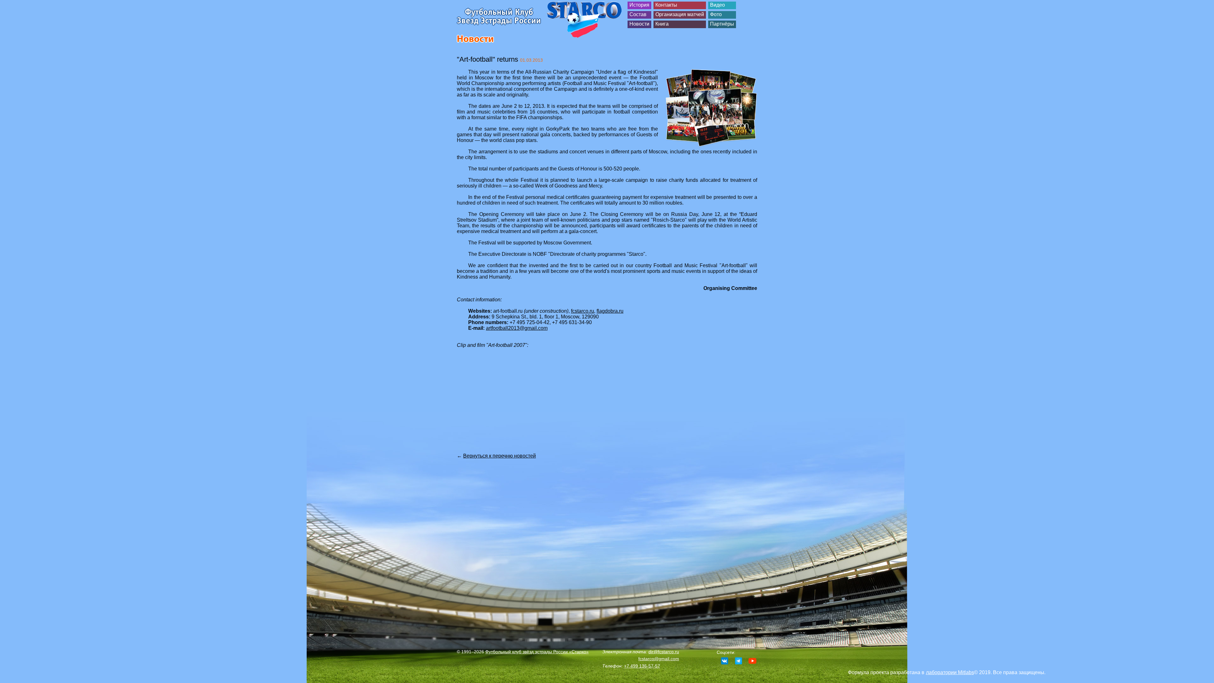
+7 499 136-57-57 (642, 665)
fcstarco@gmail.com (658, 658)
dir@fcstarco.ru (663, 651)
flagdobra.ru (610, 311)
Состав (638, 14)
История (639, 5)
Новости (639, 24)
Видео (717, 5)
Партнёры (722, 24)
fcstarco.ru (582, 311)
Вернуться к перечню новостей (499, 455)
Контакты (666, 5)
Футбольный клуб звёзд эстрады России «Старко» (537, 651)
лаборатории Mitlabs (950, 672)
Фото (716, 14)
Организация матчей (679, 14)
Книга (662, 24)
